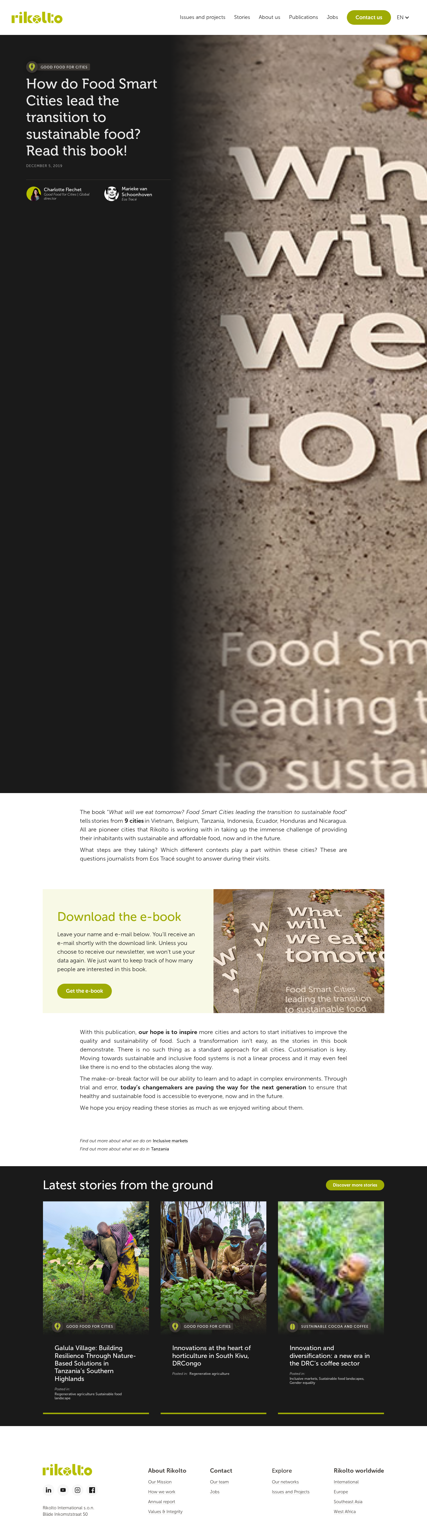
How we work (161, 1492)
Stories (242, 17)
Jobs (332, 17)
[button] (403, 18)
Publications (303, 17)
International (346, 1482)
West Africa (345, 1511)
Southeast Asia (348, 1501)
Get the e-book (84, 991)
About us (269, 17)
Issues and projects (202, 17)
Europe (341, 1492)
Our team (219, 1482)
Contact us (369, 17)
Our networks (285, 1482)
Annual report (161, 1501)
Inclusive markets (170, 1141)
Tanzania (160, 1149)
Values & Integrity (165, 1511)
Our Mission (160, 1482)
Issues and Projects (291, 1492)
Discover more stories (355, 1184)
